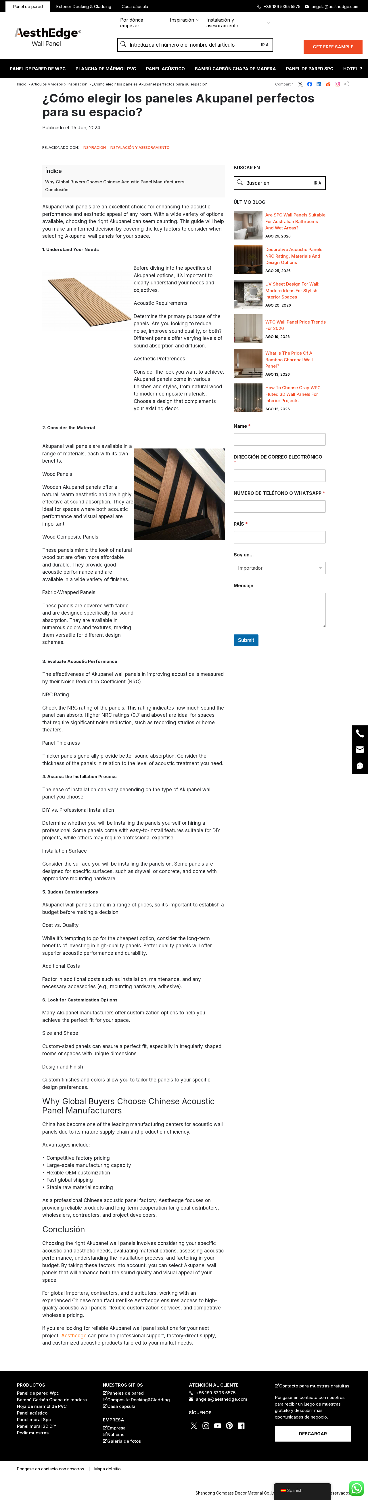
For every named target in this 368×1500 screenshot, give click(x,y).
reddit (328, 84)
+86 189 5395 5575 (282, 6)
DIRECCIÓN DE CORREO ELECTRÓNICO (278, 459)
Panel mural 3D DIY (36, 1426)
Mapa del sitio (107, 1468)
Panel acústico (32, 1413)
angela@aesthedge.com (335, 6)
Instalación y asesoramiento (222, 22)
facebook (309, 84)
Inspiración (182, 20)
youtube (217, 1426)
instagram (337, 84)
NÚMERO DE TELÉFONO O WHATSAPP (279, 493)
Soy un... (244, 555)
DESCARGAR (313, 1433)
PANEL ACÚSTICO (165, 68)
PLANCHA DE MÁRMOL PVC (106, 68)
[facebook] (3, 740)
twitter (300, 84)
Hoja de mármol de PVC (42, 1406)
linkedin (318, 84)
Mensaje (243, 585)
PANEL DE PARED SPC (309, 68)
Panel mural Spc (34, 1419)
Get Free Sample (333, 47)
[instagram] (3, 769)
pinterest (229, 1426)
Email (360, 750)
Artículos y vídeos (47, 84)
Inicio (21, 84)
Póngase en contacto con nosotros (50, 1468)
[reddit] (3, 749)
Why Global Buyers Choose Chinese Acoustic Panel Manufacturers (114, 182)
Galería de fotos (124, 1441)
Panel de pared (28, 6)
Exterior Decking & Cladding (83, 6)
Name (242, 426)
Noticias (115, 1434)
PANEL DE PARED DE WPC (38, 68)
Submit (246, 640)
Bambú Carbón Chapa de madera (235, 68)
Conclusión (56, 189)
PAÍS (241, 524)
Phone (360, 733)
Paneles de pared (125, 1393)
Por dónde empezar (131, 22)
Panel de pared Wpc (38, 1393)
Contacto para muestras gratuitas (314, 1386)
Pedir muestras (33, 1433)
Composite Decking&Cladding (138, 1399)
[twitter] (3, 730)
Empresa (116, 1428)
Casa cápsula (135, 6)
